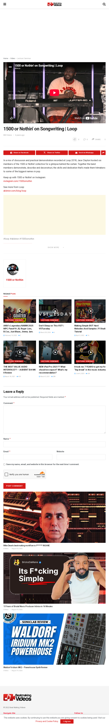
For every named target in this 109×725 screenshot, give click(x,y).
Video (12, 58)
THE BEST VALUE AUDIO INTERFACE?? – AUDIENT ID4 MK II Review (19, 369)
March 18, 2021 (10, 376)
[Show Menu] (4, 4)
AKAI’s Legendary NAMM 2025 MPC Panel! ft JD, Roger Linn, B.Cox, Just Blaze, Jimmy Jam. (18, 328)
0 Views (6, 548)
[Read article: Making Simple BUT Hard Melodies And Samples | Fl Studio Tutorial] (90, 311)
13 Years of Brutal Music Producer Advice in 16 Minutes (28, 606)
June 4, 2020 (80, 373)
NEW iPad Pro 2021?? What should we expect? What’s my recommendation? (53, 369)
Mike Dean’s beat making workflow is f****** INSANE (26, 545)
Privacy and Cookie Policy (47, 721)
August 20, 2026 (16, 548)
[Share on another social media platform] (103, 152)
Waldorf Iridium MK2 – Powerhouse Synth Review (25, 667)
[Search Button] (104, 4)
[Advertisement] (54, 33)
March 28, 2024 (45, 332)
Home (5, 58)
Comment (9, 403)
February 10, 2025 (11, 335)
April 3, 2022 (80, 335)
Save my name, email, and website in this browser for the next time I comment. (42, 464)
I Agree (67, 721)
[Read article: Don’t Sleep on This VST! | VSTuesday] (55, 311)
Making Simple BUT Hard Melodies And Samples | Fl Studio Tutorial (90, 328)
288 (54, 376)
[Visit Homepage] (54, 4)
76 (88, 335)
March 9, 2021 (45, 376)
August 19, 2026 (16, 609)
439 (19, 376)
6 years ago (20, 135)
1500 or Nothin (14, 279)
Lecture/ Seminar (24, 58)
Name (7, 438)
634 (88, 373)
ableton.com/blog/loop (14, 190)
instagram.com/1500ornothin (17, 181)
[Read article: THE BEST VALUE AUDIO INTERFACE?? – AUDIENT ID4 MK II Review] (19, 352)
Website (60, 451)
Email (7, 451)
